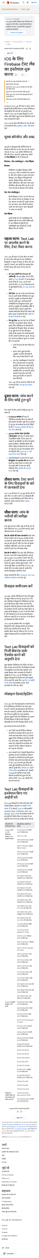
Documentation (10, 9)
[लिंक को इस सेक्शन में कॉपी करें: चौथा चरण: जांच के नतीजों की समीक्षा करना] (14, 520)
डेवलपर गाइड (5, 1148)
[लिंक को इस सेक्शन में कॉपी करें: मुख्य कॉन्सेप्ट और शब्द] (6, 141)
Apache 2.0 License (17, 1127)
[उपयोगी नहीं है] (30, 48)
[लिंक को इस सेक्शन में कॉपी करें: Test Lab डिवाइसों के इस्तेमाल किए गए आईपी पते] (19, 797)
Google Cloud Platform (9, 1236)
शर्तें (3, 1248)
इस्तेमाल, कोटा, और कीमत (25, 126)
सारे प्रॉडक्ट (5, 1239)
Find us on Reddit (7, 1175)
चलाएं (8, 44)
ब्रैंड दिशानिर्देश (5, 1208)
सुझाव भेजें (10, 53)
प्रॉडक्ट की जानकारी (7, 1205)
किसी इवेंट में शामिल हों (8, 1185)
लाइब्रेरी (4, 1159)
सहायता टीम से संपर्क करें (9, 1194)
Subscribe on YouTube (9, 1182)
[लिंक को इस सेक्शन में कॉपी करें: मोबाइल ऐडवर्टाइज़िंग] (6, 698)
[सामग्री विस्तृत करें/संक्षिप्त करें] (28, 81)
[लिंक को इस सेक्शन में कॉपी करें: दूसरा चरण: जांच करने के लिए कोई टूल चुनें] (6, 404)
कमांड (17, 814)
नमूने (3, 1155)
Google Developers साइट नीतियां (24, 1129)
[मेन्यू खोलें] (3, 2)
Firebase (7, 42)
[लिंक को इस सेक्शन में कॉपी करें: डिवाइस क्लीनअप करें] (6, 590)
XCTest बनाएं (27, 287)
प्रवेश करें (33, 3)
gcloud (21, 809)
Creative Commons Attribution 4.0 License (16, 1124)
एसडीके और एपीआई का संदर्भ (10, 1152)
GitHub (4, 1162)
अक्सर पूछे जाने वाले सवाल (9, 1212)
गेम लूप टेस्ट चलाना (26, 385)
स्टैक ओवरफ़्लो (6, 1198)
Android (4, 1225)
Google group (6, 1201)
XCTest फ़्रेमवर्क (18, 279)
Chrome (4, 1229)
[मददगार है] (26, 48)
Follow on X (5, 1178)
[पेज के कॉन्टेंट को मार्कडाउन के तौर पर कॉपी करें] (22, 75)
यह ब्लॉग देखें (5, 1171)
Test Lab (25, 9)
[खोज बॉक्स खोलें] (23, 2)
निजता (7, 1248)
